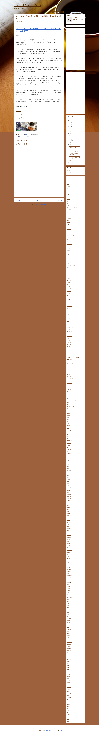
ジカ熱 (68, 278)
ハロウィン (69, 338)
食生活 (68, 567)
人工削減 (69, 582)
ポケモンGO (69, 359)
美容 (68, 678)
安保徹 (68, 415)
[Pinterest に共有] (37, 134)
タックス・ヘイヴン (71, 310)
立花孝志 (69, 714)
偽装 (68, 455)
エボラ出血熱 (69, 254)
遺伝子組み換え (70, 421)
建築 (68, 492)
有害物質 (69, 706)
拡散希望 (69, 443)
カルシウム (69, 256)
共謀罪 (68, 464)
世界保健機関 (69, 597)
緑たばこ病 (69, 717)
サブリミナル (69, 276)
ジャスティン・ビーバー (72, 284)
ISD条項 (68, 199)
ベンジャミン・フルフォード (73, 357)
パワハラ (69, 340)
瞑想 (68, 721)
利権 (68, 710)
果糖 (68, 438)
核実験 (68, 445)
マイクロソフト (70, 368)
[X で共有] (34, 134)
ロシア (68, 402)
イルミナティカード (71, 241)
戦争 (68, 610)
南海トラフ (69, 654)
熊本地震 (69, 479)
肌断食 (68, 669)
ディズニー (69, 318)
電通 (68, 637)
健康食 (68, 485)
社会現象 (69, 543)
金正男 (68, 473)
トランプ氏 (69, 325)
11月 (70, 129)
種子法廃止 (69, 550)
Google (68, 196)
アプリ (68, 233)
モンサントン (69, 389)
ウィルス (69, 248)
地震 (68, 627)
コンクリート (69, 274)
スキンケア (69, 301)
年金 (68, 665)
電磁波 (68, 635)
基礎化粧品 (69, 453)
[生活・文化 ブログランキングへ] (26, 130)
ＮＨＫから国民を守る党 (72, 207)
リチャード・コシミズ (71, 400)
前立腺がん (69, 618)
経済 (68, 481)
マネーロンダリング (71, 381)
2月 (70, 160)
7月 (70, 137)
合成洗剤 (69, 498)
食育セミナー (69, 562)
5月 (70, 140)
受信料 (68, 552)
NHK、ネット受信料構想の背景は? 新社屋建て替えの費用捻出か (75, 153)
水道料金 (69, 590)
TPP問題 (69, 222)
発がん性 (69, 674)
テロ (68, 321)
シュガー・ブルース (71, 293)
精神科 (68, 603)
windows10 (69, 226)
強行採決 (69, 466)
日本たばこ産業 (70, 659)
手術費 (68, 547)
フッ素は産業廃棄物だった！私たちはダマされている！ (75, 157)
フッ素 (68, 346)
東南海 (68, 646)
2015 (69, 126)
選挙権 (68, 616)
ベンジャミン (69, 355)
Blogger (61, 730)
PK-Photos (48, 730)
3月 (70, 144)
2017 (69, 122)
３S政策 (68, 186)
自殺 (68, 530)
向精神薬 (69, 494)
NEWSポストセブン (19, 35)
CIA (67, 192)
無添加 (68, 702)
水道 (68, 584)
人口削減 (69, 577)
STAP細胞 (69, 218)
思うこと (69, 522)
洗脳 (68, 612)
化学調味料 (69, 430)
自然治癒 (69, 537)
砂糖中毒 (69, 513)
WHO (68, 224)
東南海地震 (69, 648)
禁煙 (68, 468)
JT (67, 201)
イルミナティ (69, 239)
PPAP (68, 214)
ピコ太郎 (69, 342)
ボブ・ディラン (70, 366)
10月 (70, 131)
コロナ (68, 271)
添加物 (68, 633)
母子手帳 (69, 687)
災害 (68, 515)
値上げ (68, 622)
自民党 (68, 541)
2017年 (68, 181)
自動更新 (69, 539)
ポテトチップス (70, 363)
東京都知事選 (69, 644)
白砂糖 (68, 667)
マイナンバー (69, 372)
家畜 (68, 436)
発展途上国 (69, 676)
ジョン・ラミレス (70, 295)
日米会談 (69, 657)
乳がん (68, 663)
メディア (69, 387)
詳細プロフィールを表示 (78, 19)
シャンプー (69, 288)
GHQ (68, 194)
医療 (68, 423)
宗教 (68, 554)
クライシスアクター (71, 265)
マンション (69, 383)
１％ (68, 179)
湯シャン (69, 652)
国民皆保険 (69, 502)
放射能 (68, 691)
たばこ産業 (69, 314)
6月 (70, 139)
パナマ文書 (69, 333)
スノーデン (69, 303)
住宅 (68, 556)
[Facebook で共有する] (35, 134)
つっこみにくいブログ (27, 5)
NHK (68, 205)
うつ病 (68, 250)
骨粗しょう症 (69, 507)
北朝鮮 (68, 695)
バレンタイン (69, 336)
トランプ (69, 323)
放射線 (68, 689)
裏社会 (68, 712)
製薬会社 (69, 605)
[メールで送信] (32, 134)
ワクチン (69, 408)
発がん (68, 672)
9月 (70, 133)
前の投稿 (59, 200)
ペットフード (69, 353)
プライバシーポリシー (71, 172)
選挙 (68, 614)
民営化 (68, 699)
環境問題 (69, 447)
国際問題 (69, 500)
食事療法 (69, 565)
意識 (68, 419)
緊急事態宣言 (69, 470)
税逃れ (68, 607)
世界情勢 (69, 594)
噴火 (68, 684)
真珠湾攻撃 (69, 575)
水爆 (68, 592)
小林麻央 (69, 558)
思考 (68, 524)
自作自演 (69, 528)
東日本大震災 (69, 650)
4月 (70, 142)
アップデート (69, 231)
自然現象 (69, 532)
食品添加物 (69, 569)
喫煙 (68, 458)
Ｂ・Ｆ (68, 190)
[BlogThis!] (33, 134)
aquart (75, 17)
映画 (68, 428)
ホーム (39, 200)
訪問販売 (69, 693)
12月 (70, 127)
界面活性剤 (69, 440)
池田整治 (69, 629)
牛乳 (68, 462)
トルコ (68, 329)
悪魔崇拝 (69, 413)
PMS (68, 211)
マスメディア (69, 376)
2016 (69, 124)
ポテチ (68, 361)
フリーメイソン (70, 351)
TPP (68, 220)
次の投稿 (17, 200)
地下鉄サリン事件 (70, 624)
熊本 (68, 477)
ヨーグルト (69, 398)
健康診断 (69, 487)
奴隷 (68, 639)
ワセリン (69, 410)
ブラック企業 (69, 348)
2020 (69, 119)
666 (67, 188)
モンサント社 (69, 391)
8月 (70, 135)
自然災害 (69, 535)
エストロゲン (69, 252)
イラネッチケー (70, 237)
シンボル (69, 299)
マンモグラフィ (70, 385)
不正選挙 (69, 680)
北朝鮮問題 (69, 697)
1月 (70, 162)
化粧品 (68, 432)
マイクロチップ (70, 370)
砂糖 (68, 511)
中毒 (68, 631)
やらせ (68, 393)
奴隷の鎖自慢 (69, 642)
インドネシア (69, 244)
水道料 (68, 588)
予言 (68, 708)
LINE (68, 203)
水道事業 (69, 586)
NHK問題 (21, 136)
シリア (68, 297)
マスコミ (69, 374)
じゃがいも (69, 282)
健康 (68, 483)
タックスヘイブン (70, 312)
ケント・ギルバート (71, 269)
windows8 (69, 229)
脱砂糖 (68, 620)
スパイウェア (69, 306)
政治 (68, 599)
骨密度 (68, 509)
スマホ (68, 308)
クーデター (69, 261)
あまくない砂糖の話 (71, 235)
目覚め (68, 704)
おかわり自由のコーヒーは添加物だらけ (74, 147)
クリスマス (69, 267)
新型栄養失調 (69, 573)
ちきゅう (69, 316)
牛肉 (68, 460)
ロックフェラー (70, 404)
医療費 (68, 425)
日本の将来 (69, 661)
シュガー (69, 291)
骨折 (68, 505)
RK (67, 216)
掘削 (68, 475)
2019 (69, 120)
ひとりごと (69, 344)
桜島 (68, 518)
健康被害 (69, 490)
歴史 (68, 719)
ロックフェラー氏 (70, 406)
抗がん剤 (69, 496)
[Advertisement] (38, 186)
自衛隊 (68, 526)
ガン (68, 259)
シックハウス (69, 280)
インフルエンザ (70, 246)
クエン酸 (69, 263)
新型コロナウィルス (71, 571)
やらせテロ (69, 395)
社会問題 (26, 136)
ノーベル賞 (69, 331)
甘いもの (69, 449)
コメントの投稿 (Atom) (40, 204)
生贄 (68, 601)
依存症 (68, 417)
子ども (68, 520)
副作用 (68, 682)
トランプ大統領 (70, 327)
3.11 (68, 184)
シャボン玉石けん (70, 286)
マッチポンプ (69, 378)
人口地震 (69, 580)
